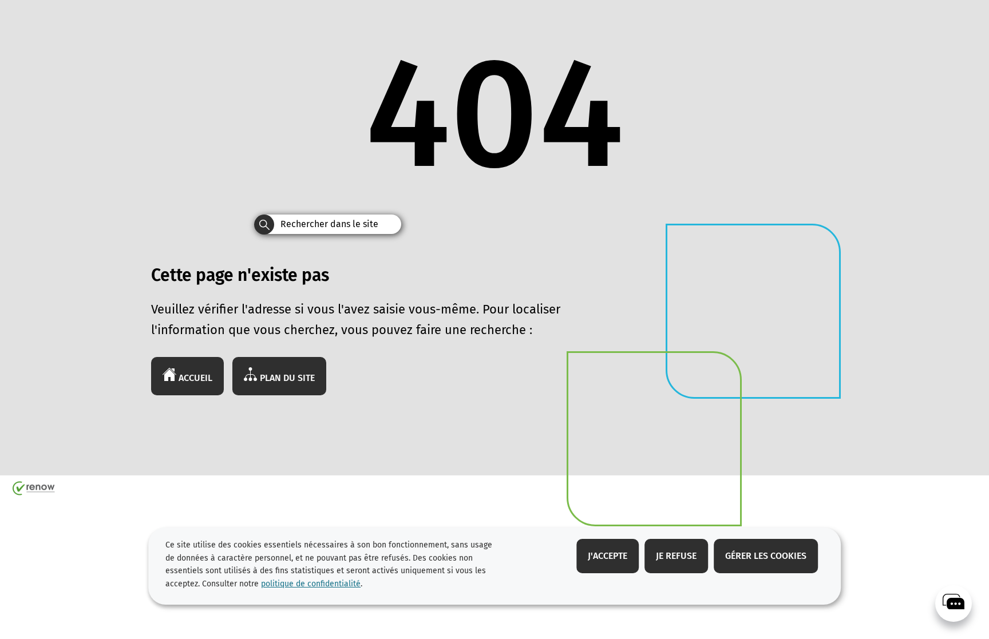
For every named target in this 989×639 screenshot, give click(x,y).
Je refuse (676, 555)
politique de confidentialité (311, 584)
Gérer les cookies (765, 555)
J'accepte (607, 555)
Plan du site (286, 377)
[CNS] (953, 603)
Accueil (194, 377)
